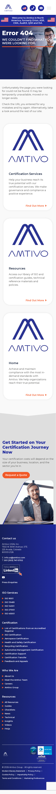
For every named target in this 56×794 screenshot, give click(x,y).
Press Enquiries (9, 582)
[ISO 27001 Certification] (45, 750)
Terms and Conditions (11, 778)
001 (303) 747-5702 (13, 560)
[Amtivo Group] (15, 754)
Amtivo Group (12, 687)
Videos (8, 725)
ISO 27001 (10, 610)
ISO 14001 (9, 606)
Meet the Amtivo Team (16, 680)
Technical (10, 717)
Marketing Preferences (34, 778)
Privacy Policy (34, 771)
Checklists (10, 710)
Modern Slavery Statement (13, 771)
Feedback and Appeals (16, 661)
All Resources (11, 702)
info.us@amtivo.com (14, 557)
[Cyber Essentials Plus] (33, 750)
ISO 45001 (10, 613)
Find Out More (35, 205)
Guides (8, 706)
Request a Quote (16, 475)
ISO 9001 (9, 598)
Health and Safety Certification (20, 642)
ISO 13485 (10, 602)
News (7, 713)
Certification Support (15, 653)
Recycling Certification (16, 646)
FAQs (7, 729)
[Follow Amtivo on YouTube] (4, 577)
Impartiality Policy (25, 774)
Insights (9, 721)
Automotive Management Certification (24, 650)
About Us (9, 676)
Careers (8, 684)
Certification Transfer (15, 657)
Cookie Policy (8, 774)
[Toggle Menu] (49, 8)
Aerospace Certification (17, 638)
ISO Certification (13, 635)
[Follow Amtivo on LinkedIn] (12, 570)
